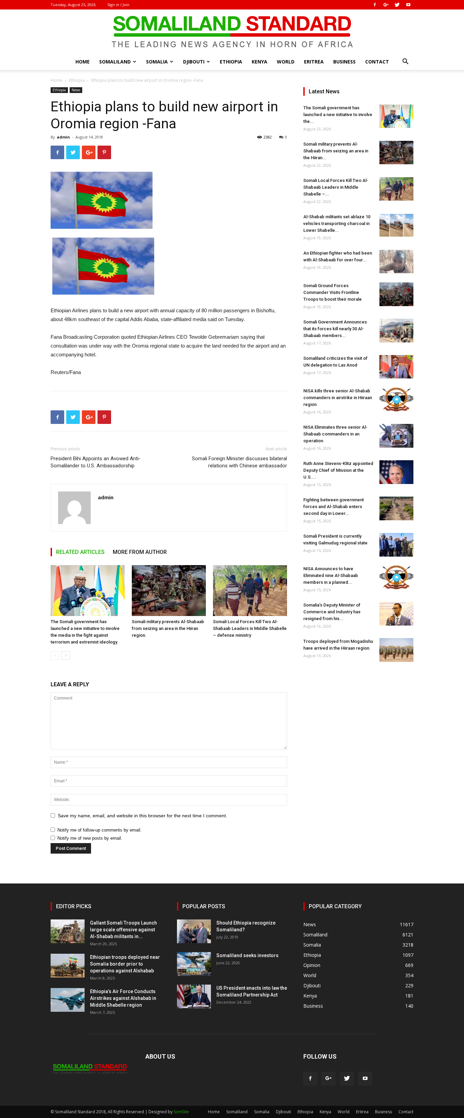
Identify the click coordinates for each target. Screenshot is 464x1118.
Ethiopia (231, 61)
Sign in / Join (118, 4)
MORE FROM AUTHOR (140, 552)
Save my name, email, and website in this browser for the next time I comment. (142, 815)
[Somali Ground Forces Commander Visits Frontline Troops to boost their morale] (396, 294)
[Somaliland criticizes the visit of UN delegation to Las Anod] (396, 366)
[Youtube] (408, 5)
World (286, 61)
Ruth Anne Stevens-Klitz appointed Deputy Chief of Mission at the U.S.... (338, 470)
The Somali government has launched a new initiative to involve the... (337, 114)
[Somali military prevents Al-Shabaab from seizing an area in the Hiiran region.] (169, 590)
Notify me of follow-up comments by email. (99, 830)
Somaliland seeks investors (247, 955)
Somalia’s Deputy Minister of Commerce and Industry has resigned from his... (331, 611)
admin (63, 136)
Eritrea (314, 61)
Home (82, 61)
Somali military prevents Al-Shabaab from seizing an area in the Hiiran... (335, 151)
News (76, 90)
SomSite (181, 1112)
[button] (405, 62)
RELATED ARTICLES (80, 552)
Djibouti (193, 61)
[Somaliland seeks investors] (194, 964)
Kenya (259, 61)
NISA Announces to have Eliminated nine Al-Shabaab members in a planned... (330, 575)
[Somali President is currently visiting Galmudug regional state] (396, 545)
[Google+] (386, 5)
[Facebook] (375, 5)
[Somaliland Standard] (232, 32)
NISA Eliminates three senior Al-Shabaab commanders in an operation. (335, 434)
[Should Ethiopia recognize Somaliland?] (194, 931)
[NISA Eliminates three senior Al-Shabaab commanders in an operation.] (396, 436)
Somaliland (115, 61)
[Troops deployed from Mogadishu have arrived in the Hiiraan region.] (396, 650)
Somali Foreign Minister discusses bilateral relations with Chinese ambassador (239, 462)
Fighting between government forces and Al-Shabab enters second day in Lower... (333, 506)
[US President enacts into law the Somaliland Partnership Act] (194, 996)
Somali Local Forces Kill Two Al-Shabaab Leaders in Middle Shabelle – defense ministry (250, 628)
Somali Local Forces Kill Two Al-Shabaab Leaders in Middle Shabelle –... (335, 187)
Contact (377, 61)
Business (344, 61)
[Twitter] (397, 5)
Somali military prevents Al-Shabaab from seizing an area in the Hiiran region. (168, 628)
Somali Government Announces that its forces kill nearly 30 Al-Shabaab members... (335, 328)
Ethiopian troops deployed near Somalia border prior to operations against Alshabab (125, 963)
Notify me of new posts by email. (89, 838)
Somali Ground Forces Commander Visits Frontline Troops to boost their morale (332, 292)
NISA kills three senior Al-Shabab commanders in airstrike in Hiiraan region (337, 397)
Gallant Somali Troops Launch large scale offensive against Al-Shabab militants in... (123, 929)
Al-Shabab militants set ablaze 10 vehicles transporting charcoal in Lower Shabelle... (336, 223)
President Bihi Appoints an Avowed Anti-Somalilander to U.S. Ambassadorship (96, 462)
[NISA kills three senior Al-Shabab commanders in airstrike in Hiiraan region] (396, 399)
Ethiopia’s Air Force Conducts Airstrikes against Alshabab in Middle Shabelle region (123, 998)
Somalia (157, 61)
